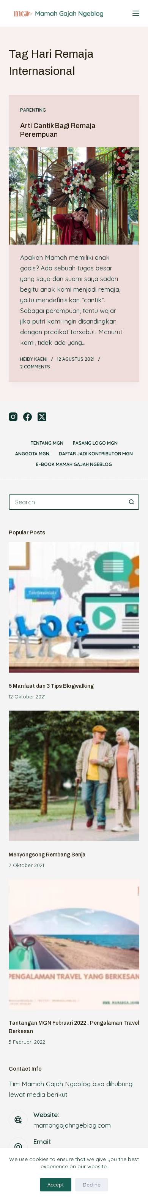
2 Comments (35, 367)
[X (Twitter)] (42, 416)
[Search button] (132, 502)
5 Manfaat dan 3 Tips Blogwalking (51, 686)
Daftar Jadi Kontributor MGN (96, 454)
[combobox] (66, 502)
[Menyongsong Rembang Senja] (74, 776)
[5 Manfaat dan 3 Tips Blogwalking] (74, 607)
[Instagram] (13, 416)
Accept (55, 1185)
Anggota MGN (32, 454)
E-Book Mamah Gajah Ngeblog (74, 464)
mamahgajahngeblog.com (72, 1125)
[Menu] (135, 13)
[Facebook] (27, 416)
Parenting (33, 110)
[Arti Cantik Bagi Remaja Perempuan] (74, 196)
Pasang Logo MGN (95, 443)
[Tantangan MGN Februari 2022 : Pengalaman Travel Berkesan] (74, 944)
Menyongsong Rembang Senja (47, 855)
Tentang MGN (47, 443)
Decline (92, 1185)
